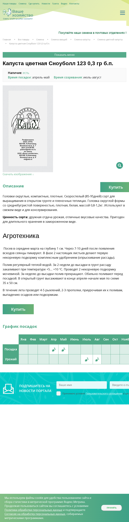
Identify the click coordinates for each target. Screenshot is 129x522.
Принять (112, 507)
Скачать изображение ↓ (18, 174)
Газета (55, 3)
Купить (18, 309)
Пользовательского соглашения (104, 393)
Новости (46, 3)
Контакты (74, 3)
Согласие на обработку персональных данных (35, 514)
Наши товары (9, 3)
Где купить (34, 3)
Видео (64, 3)
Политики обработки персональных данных (33, 510)
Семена (22, 3)
